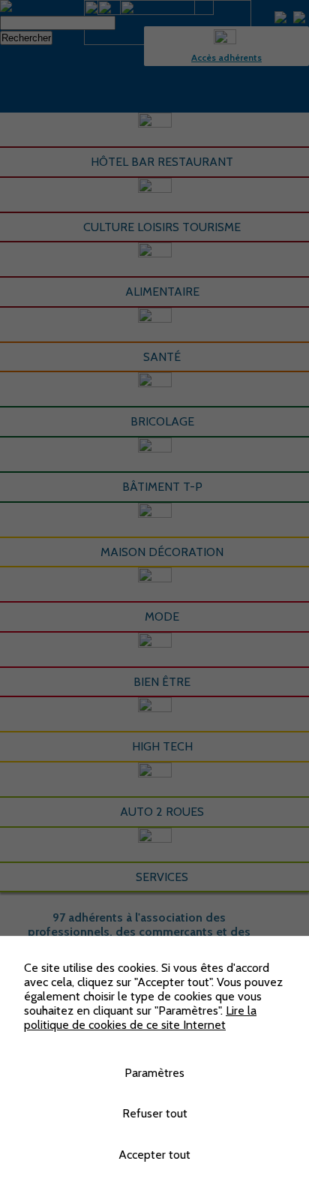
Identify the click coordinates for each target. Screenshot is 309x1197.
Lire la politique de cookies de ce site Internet (140, 1017)
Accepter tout (154, 1154)
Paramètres (154, 1073)
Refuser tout (155, 1113)
